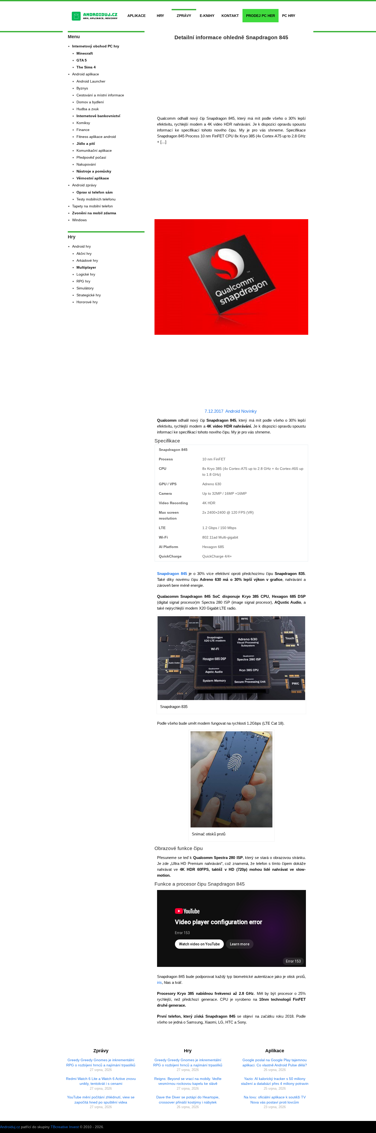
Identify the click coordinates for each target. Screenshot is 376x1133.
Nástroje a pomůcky (93, 171)
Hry (160, 16)
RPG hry (83, 281)
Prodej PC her (260, 16)
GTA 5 (81, 60)
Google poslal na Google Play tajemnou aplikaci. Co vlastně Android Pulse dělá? (274, 1062)
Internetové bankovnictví (98, 116)
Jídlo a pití (85, 143)
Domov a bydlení (90, 102)
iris (159, 982)
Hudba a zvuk (87, 109)
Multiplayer (86, 267)
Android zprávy (84, 185)
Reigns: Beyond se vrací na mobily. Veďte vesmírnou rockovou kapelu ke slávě (188, 1081)
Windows (79, 220)
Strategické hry (88, 295)
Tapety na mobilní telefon (92, 206)
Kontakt (230, 16)
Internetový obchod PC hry (95, 46)
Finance (83, 130)
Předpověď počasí (91, 157)
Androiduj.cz (10, 1127)
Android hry (81, 246)
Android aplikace (85, 74)
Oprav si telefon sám (94, 192)
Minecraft (84, 53)
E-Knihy (207, 16)
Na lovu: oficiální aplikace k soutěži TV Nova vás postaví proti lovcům (275, 1099)
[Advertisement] (231, 77)
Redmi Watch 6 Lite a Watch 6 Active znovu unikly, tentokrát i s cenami (101, 1081)
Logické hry (85, 274)
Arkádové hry (87, 260)
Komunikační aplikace (94, 150)
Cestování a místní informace (100, 95)
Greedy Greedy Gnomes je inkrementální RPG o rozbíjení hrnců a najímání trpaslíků (100, 1062)
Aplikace (136, 16)
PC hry (288, 16)
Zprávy (184, 16)
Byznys (82, 88)
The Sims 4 (86, 67)
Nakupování (86, 164)
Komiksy (83, 123)
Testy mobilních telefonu (96, 199)
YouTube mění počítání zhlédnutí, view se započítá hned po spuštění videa (101, 1099)
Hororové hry (87, 302)
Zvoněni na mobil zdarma (94, 213)
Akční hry (84, 253)
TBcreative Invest (65, 1127)
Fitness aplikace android (96, 137)
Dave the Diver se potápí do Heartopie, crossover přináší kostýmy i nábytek (187, 1099)
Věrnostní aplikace (92, 178)
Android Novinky (241, 411)
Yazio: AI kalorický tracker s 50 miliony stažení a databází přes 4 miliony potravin (274, 1081)
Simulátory (85, 288)
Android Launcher (90, 81)
